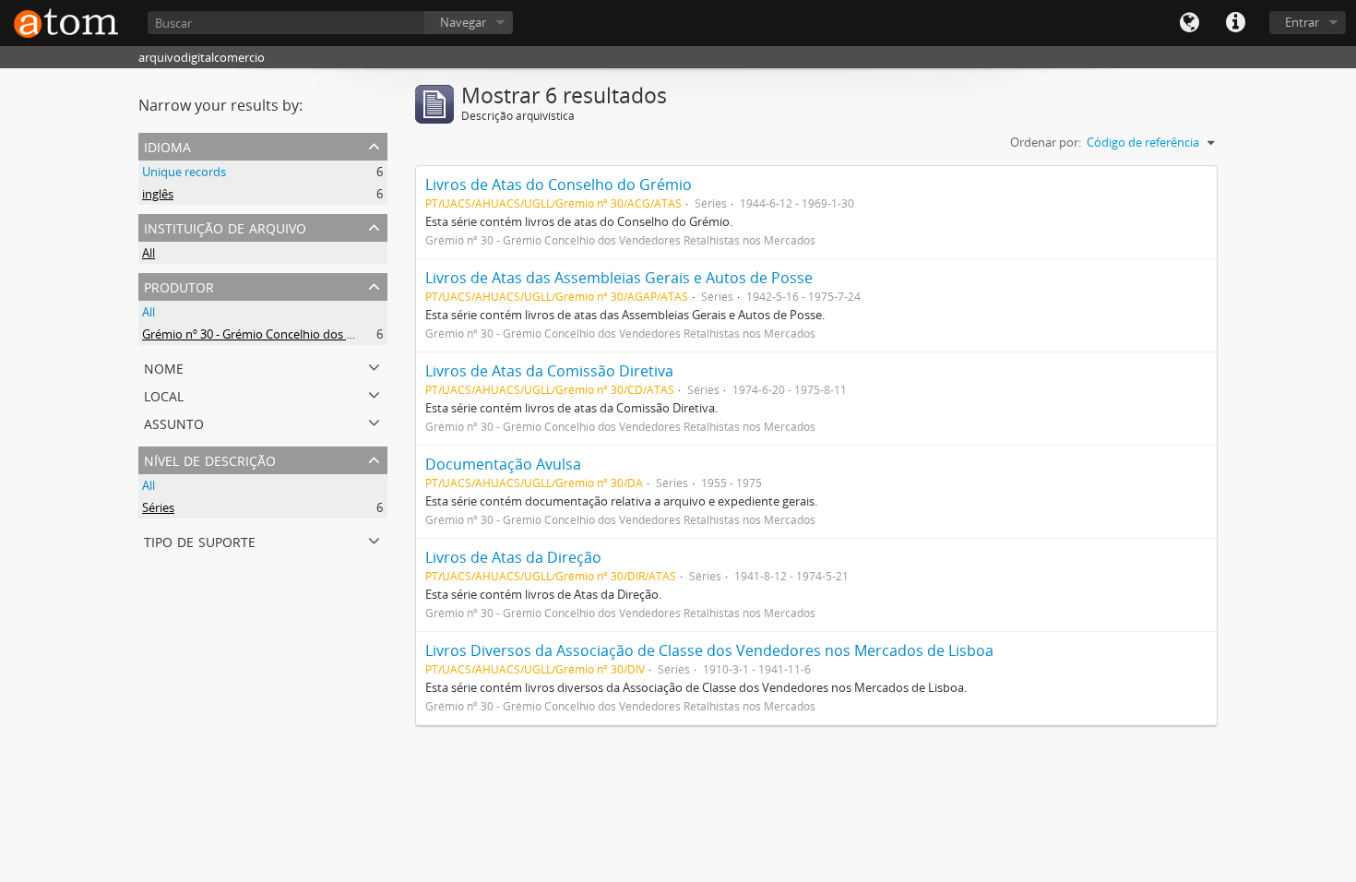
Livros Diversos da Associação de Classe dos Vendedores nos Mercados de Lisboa (709, 650)
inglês (157, 193)
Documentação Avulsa (503, 464)
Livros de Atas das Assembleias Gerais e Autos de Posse (619, 278)
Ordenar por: (1045, 142)
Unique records (184, 171)
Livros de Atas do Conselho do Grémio (558, 184)
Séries (158, 507)
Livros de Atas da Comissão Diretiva (549, 371)
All (148, 252)
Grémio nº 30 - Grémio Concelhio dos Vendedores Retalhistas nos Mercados (348, 334)
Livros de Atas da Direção (513, 557)
